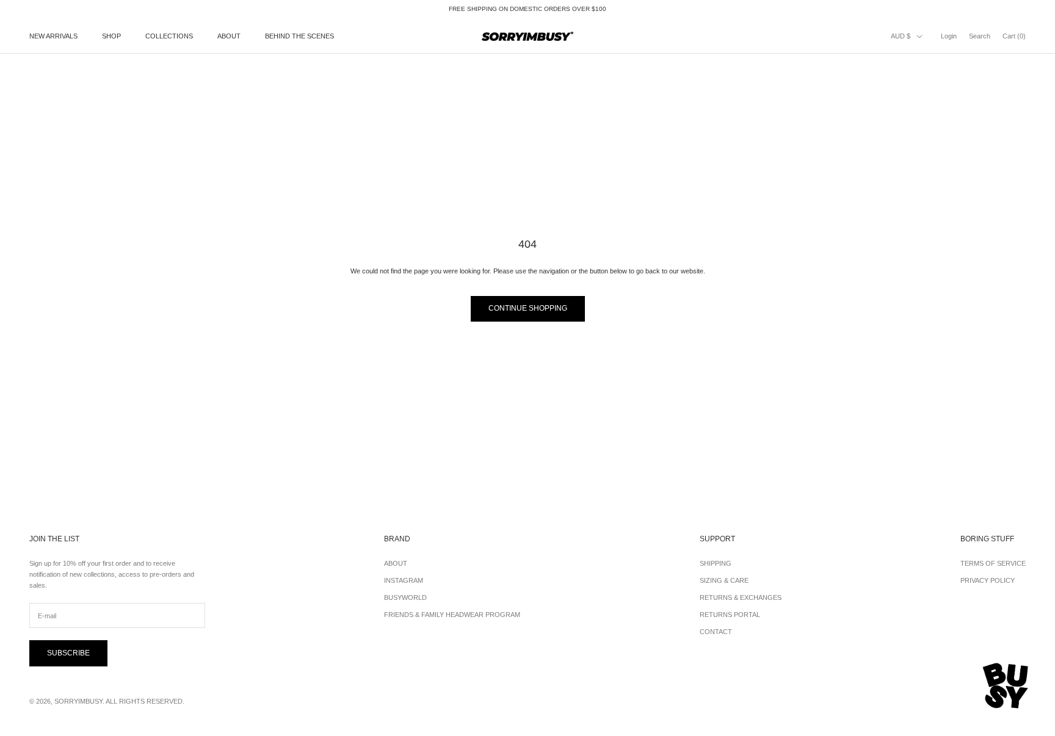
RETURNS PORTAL (730, 614)
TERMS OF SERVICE (993, 563)
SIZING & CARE (724, 580)
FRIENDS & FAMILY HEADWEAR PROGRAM (452, 614)
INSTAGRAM (403, 580)
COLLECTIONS (169, 36)
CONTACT (716, 631)
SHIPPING (715, 563)
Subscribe (68, 653)
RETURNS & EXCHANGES (740, 597)
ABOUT (229, 36)
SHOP (111, 36)
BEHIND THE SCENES (299, 36)
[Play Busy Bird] (1006, 686)
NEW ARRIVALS (53, 36)
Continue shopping (527, 308)
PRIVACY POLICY (987, 580)
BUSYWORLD (405, 597)
